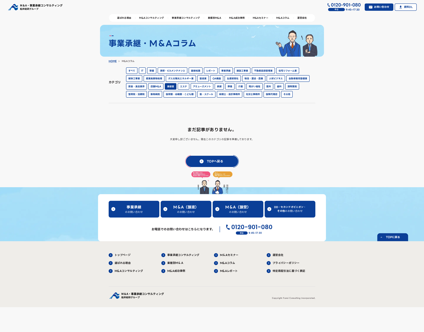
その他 (286, 94)
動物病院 (155, 94)
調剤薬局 (292, 86)
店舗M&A (156, 86)
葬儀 (230, 86)
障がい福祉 (254, 86)
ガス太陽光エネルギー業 (181, 78)
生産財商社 (232, 78)
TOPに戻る (393, 237)
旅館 (219, 86)
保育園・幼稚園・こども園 (180, 94)
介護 (240, 86)
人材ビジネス (276, 78)
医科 (268, 86)
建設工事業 (242, 71)
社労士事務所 (253, 94)
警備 (151, 71)
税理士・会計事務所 (229, 94)
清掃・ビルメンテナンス (172, 71)
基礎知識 (195, 71)
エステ (183, 86)
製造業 (203, 78)
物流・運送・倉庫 (253, 78)
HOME (113, 61)
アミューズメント (202, 86)
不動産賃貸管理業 (263, 71)
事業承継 (226, 71)
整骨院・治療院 (136, 94)
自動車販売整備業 (298, 78)
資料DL (408, 7)
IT (142, 71)
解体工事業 (134, 78)
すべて (131, 71)
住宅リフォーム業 (288, 71)
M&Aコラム (127, 61)
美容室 (170, 86)
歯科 (279, 86)
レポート (210, 71)
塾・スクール (206, 94)
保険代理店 (271, 94)
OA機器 (216, 78)
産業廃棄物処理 (154, 78)
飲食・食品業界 (136, 86)
